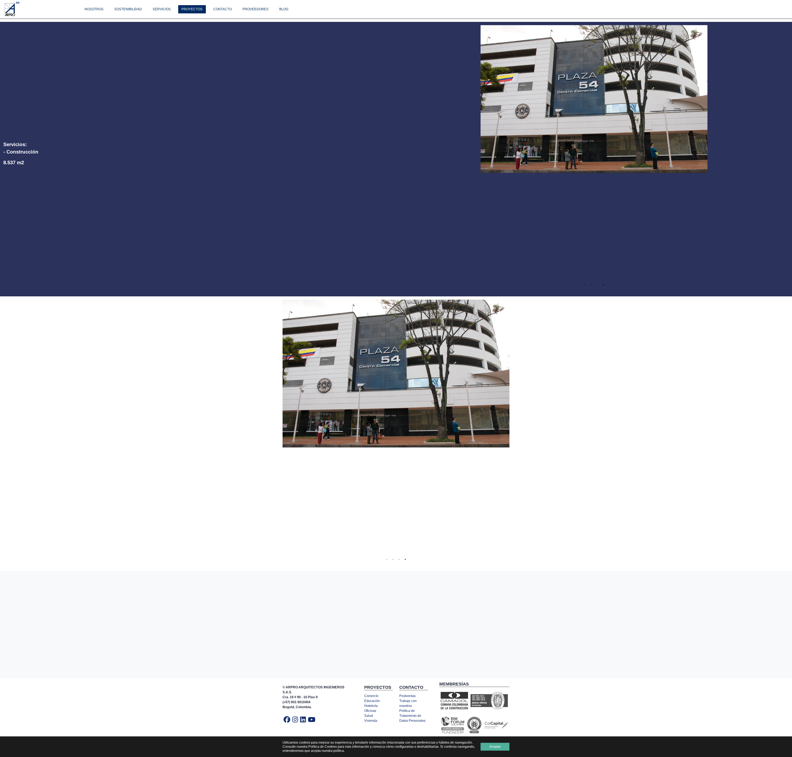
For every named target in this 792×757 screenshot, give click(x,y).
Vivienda (370, 720)
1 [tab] (585, 285)
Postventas (407, 696)
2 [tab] (591, 285)
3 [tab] (597, 285)
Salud (368, 715)
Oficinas (370, 710)
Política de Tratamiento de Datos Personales (412, 715)
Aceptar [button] (495, 746)
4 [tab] (603, 285)
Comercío (371, 696)
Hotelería (371, 706)
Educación (372, 701)
